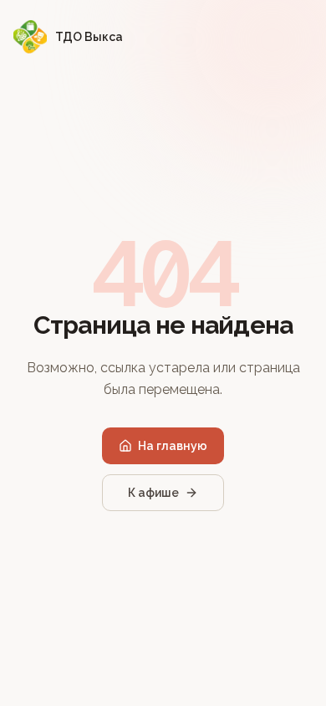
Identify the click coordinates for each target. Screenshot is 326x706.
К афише (153, 492)
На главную (172, 446)
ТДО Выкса (89, 36)
